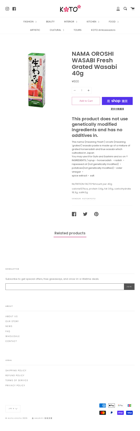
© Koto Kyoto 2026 (16, 418)
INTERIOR (69, 21)
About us (11, 316)
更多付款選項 (117, 109)
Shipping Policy (15, 370)
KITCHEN (92, 21)
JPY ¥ (11, 408)
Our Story (12, 321)
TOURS (77, 30)
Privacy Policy (15, 385)
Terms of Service (16, 380)
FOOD (112, 21)
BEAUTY (50, 21)
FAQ (7, 331)
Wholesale (12, 336)
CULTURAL (56, 30)
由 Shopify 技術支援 (42, 418)
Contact (11, 341)
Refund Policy (14, 375)
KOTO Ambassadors (103, 30)
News (8, 326)
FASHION (29, 21)
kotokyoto (89, 198)
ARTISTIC (35, 30)
